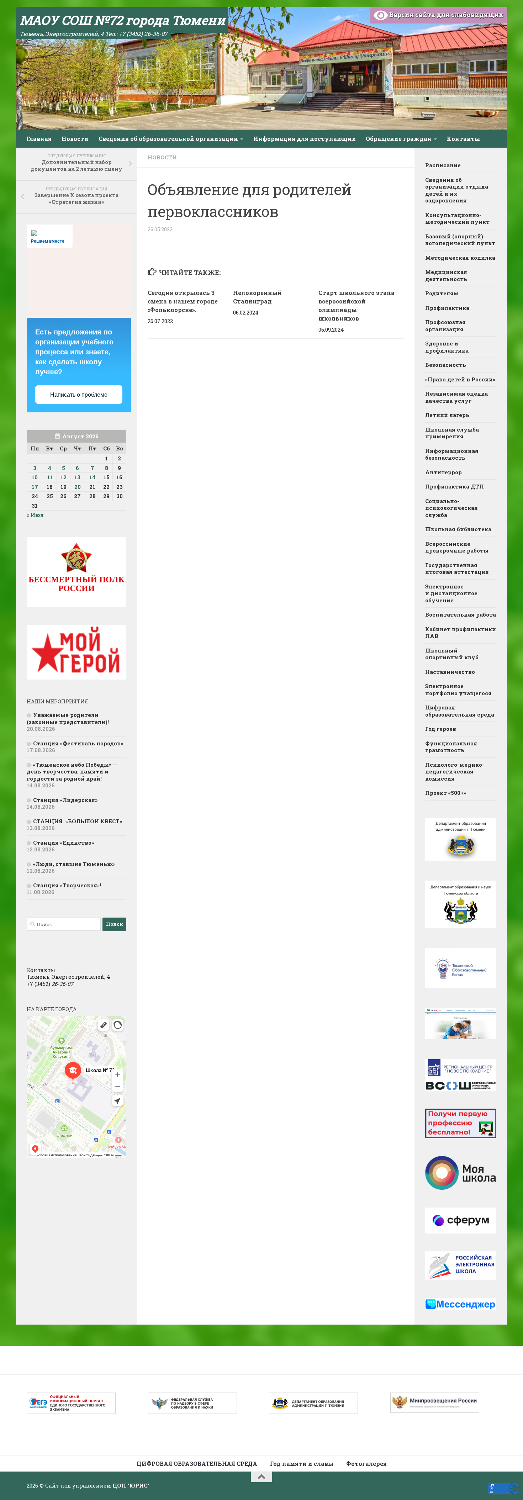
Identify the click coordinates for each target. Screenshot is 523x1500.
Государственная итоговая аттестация (457, 568)
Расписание (443, 165)
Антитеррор (443, 472)
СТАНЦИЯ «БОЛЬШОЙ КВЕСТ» (77, 821)
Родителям (442, 293)
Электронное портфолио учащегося (458, 689)
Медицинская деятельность (446, 275)
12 (63, 477)
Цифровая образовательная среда (459, 711)
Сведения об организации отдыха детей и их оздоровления (456, 190)
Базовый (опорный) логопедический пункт (460, 240)
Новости (75, 138)
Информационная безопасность (452, 454)
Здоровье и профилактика (447, 347)
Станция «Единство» (63, 842)
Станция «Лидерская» (66, 799)
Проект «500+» (445, 792)
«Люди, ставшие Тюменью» (74, 863)
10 (35, 477)
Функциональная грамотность (451, 747)
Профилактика (447, 307)
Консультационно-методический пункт (457, 218)
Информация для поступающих (304, 138)
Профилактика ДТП (454, 486)
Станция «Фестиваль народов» (78, 743)
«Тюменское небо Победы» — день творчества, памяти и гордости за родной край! (72, 771)
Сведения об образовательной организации (168, 138)
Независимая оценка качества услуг (456, 397)
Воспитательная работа (460, 614)
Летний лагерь (447, 414)
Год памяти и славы (301, 1463)
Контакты (463, 138)
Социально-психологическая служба (451, 507)
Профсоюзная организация (445, 325)
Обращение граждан (399, 138)
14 (92, 477)
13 (77, 477)
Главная (39, 138)
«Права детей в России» (460, 379)
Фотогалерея (366, 1463)
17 (35, 486)
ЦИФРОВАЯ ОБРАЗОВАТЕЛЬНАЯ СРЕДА (197, 1463)
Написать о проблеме (78, 395)
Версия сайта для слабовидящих (445, 14)
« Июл (35, 514)
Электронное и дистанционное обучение (451, 593)
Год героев (440, 728)
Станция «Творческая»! (67, 885)
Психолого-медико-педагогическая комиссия (454, 771)
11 (50, 477)
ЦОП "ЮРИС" (130, 1485)
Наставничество (450, 671)
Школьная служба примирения (452, 433)
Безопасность (445, 364)
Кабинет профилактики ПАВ (460, 632)
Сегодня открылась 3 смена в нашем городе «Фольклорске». (183, 301)
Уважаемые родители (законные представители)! (68, 718)
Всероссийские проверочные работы (456, 547)
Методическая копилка (460, 257)
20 (77, 486)
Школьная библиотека (458, 529)
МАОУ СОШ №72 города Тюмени (122, 19)
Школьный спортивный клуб (452, 654)
